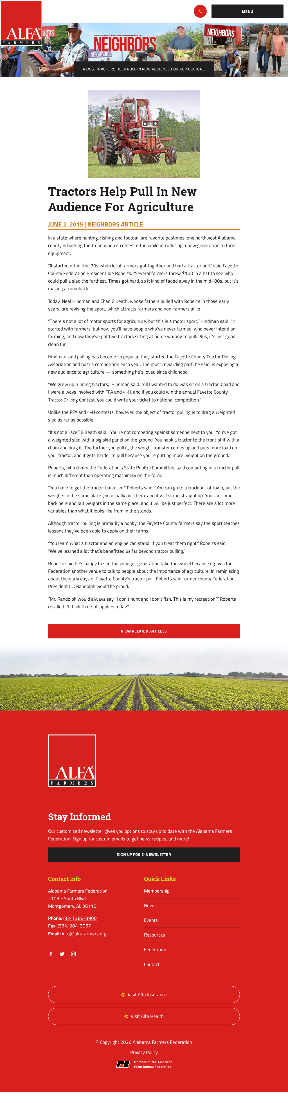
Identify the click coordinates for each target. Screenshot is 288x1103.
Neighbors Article (115, 224)
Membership (157, 891)
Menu (247, 11)
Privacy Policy (144, 1052)
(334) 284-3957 (74, 925)
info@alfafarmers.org (84, 933)
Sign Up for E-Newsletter (144, 854)
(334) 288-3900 (200, 11)
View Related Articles (144, 631)
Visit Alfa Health (147, 1016)
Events (151, 920)
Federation (155, 949)
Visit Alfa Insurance (147, 994)
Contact (151, 964)
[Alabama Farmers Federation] (72, 760)
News (88, 69)
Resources (154, 934)
